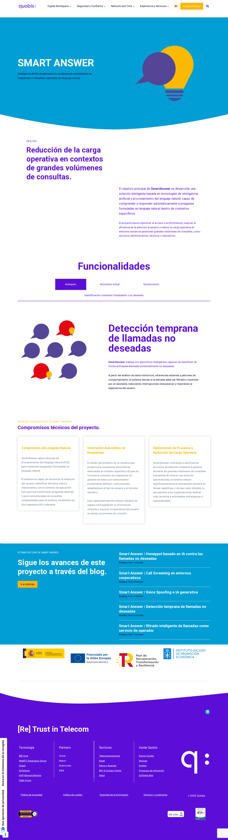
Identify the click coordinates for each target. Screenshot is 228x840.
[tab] (70, 284)
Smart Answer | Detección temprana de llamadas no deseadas (162, 608)
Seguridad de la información (114, 795)
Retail (102, 761)
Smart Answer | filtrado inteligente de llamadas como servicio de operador (164, 628)
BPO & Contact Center (110, 770)
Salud (102, 775)
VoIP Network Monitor (30, 775)
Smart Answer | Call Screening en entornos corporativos (155, 575)
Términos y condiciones (155, 795)
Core (25, 756)
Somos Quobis (146, 756)
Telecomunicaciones (109, 756)
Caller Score (25, 780)
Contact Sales (191, 6)
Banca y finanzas (107, 765)
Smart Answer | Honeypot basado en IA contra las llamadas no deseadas (161, 556)
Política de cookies (72, 795)
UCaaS (22, 765)
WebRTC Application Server (33, 761)
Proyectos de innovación (151, 770)
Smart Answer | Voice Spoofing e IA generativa (158, 592)
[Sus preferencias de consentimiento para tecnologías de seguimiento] (5, 835)
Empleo (143, 765)
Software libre (146, 775)
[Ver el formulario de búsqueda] (207, 6)
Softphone (24, 770)
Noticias (143, 761)
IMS (21, 756)
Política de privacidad (31, 795)
